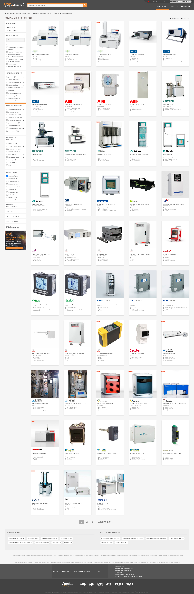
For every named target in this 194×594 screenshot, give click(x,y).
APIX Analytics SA (14, 61)
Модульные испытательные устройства (20, 542)
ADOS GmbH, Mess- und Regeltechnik (16, 52)
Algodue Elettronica (14, 54)
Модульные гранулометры (49, 538)
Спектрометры (56, 542)
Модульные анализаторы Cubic (110, 538)
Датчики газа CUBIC (121, 542)
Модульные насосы (66, 538)
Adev (11, 49)
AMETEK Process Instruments (16, 57)
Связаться (110, 174)
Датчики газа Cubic (106, 542)
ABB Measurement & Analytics (16, 47)
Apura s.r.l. (12, 64)
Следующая (105, 521)
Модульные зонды (33, 538)
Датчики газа (68, 542)
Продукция (161, 6)
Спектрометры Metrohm (176, 538)
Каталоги (174, 6)
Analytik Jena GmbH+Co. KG (16, 59)
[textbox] (55, 5)
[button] (15, 35)
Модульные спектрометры (16, 538)
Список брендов (119, 566)
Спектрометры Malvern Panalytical (156, 538)
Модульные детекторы (42, 542)
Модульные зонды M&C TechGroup (133, 538)
